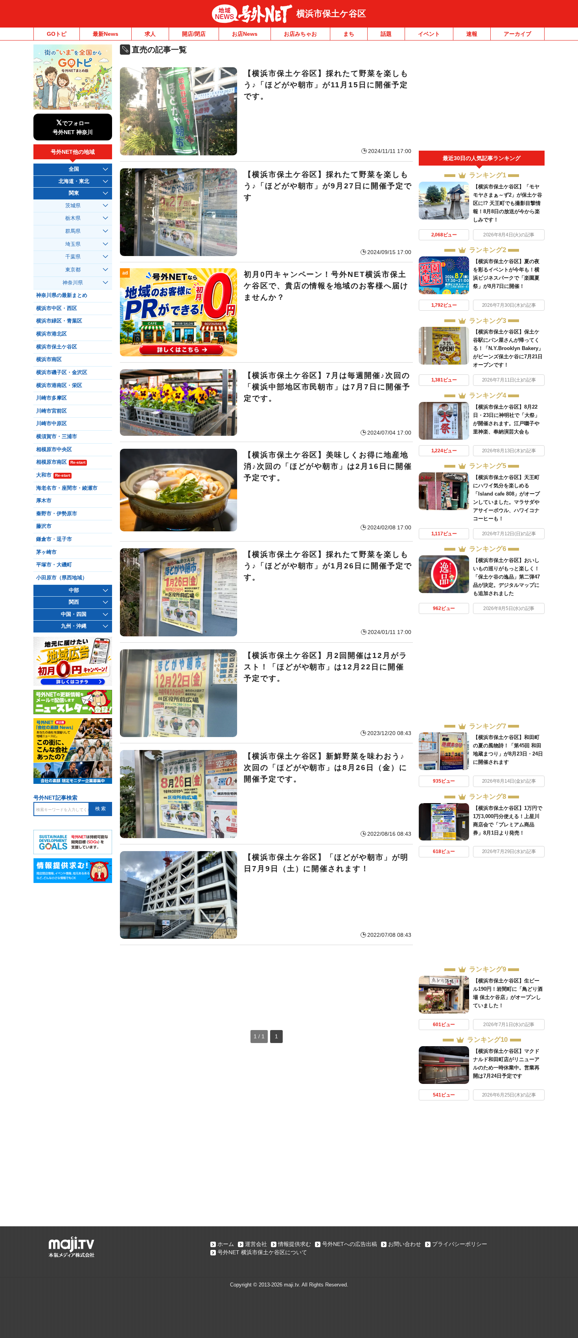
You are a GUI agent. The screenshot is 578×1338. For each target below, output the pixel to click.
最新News (105, 34)
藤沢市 (44, 526)
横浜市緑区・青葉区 (59, 321)
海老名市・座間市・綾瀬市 (67, 488)
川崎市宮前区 (51, 411)
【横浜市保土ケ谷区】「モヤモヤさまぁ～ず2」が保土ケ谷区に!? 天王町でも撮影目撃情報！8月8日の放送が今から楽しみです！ (507, 203)
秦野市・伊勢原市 (56, 513)
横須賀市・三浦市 (56, 436)
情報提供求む (294, 1244)
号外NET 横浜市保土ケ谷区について (262, 1252)
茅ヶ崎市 (46, 552)
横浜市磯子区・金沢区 (61, 372)
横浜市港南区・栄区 (59, 385)
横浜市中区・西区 (56, 308)
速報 (471, 34)
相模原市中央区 (54, 449)
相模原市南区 (60, 462)
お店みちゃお (300, 34)
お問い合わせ (404, 1244)
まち (348, 34)
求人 (150, 34)
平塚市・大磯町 (54, 565)
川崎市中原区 (51, 423)
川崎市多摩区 (51, 398)
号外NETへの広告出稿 (349, 1244)
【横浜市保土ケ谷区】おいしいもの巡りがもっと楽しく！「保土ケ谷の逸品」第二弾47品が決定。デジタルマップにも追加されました (506, 576)
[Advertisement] (266, 979)
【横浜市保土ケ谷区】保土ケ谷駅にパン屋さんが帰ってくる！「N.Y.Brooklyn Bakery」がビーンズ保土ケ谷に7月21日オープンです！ (508, 348)
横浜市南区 (49, 359)
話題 (386, 34)
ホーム (225, 1244)
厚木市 (44, 500)
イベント (429, 34)
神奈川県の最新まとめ (61, 295)
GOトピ (56, 34)
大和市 (53, 475)
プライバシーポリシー (459, 1244)
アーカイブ (517, 34)
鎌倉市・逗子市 (54, 539)
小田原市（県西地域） (61, 578)
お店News (245, 34)
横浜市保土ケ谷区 (331, 13)
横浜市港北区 (51, 334)
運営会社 (256, 1244)
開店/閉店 (194, 34)
